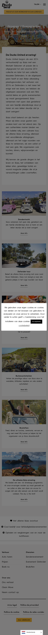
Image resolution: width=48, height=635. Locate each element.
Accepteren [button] (36, 321)
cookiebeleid (24, 326)
